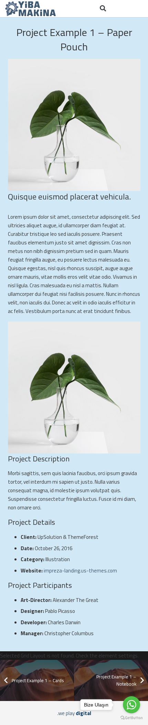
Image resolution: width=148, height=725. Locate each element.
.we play (74, 713)
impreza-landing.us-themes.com (80, 571)
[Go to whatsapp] (131, 704)
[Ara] (103, 8)
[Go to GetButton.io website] (131, 718)
